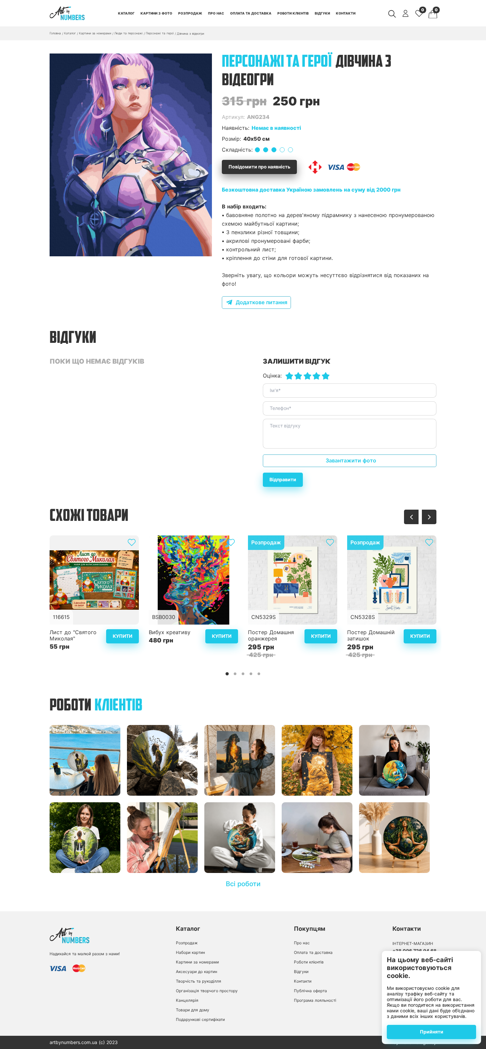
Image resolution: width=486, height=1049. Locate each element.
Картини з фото (156, 13)
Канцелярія (187, 1000)
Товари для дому (192, 1009)
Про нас (216, 13)
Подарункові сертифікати (200, 1019)
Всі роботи (243, 884)
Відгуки (322, 13)
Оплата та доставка (250, 13)
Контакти (345, 13)
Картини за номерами (197, 961)
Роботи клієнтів (293, 13)
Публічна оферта (310, 990)
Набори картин (190, 952)
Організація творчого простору (207, 990)
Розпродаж (190, 13)
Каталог (126, 13)
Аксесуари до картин (196, 971)
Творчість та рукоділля (198, 981)
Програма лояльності (315, 1000)
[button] (131, 249)
